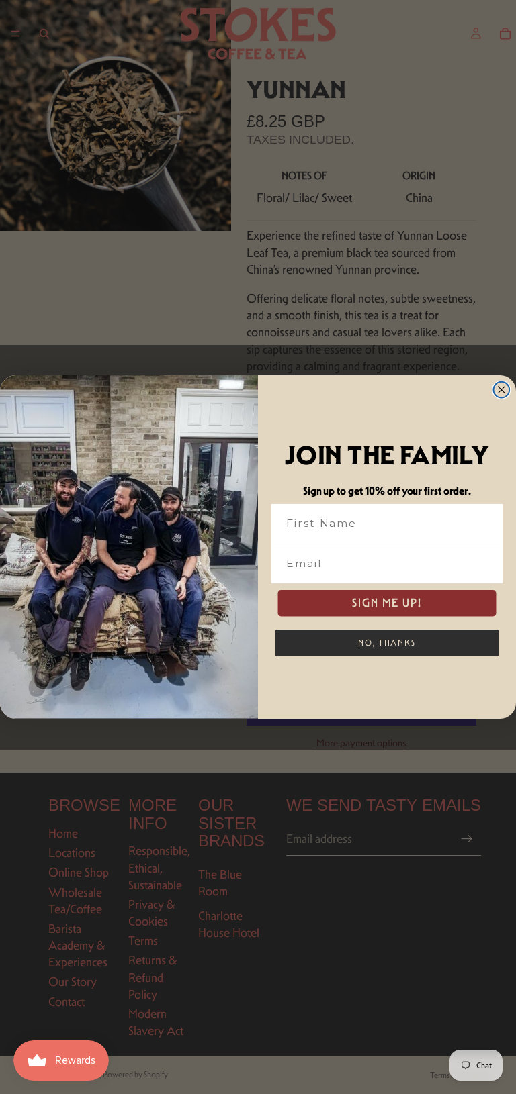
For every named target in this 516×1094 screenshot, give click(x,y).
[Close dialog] (502, 390)
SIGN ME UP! (386, 602)
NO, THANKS (387, 642)
